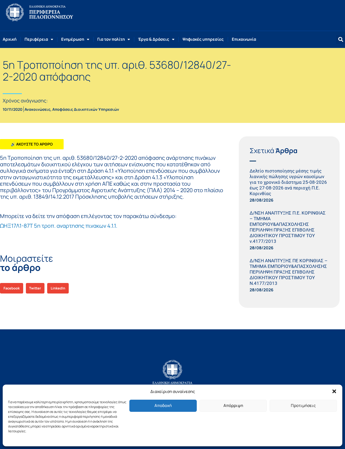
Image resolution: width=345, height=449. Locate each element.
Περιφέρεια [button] (36, 39)
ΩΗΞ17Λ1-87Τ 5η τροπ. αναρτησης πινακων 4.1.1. (58, 225)
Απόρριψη (233, 405)
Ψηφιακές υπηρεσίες (203, 39)
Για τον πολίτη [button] (111, 39)
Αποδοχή (163, 405)
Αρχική (9, 39)
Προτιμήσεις (303, 405)
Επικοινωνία (244, 39)
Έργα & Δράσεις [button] (153, 39)
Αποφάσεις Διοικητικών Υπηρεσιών (85, 109)
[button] (334, 391)
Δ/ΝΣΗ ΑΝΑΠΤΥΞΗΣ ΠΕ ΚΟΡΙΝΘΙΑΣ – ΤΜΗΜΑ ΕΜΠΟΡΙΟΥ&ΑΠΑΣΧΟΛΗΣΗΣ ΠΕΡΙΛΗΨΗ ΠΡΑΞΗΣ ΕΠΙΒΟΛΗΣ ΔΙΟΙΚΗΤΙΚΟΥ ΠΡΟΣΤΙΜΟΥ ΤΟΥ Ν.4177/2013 (288, 272)
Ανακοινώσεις (37, 109)
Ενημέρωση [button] (72, 39)
